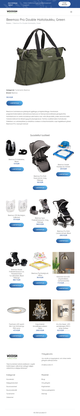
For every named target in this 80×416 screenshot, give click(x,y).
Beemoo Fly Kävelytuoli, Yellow (40, 274)
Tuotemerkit (19, 90)
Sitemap (44, 394)
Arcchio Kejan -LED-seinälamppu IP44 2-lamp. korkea (63, 326)
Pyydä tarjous (64, 3)
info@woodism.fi (47, 365)
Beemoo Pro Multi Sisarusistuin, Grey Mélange (40, 178)
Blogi (43, 379)
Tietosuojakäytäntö (48, 390)
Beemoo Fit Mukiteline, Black (16, 160)
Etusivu (8, 23)
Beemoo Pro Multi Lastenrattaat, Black (63, 232)
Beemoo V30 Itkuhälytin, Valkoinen (16, 216)
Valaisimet (9, 397)
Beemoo (27, 90)
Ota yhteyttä (45, 383)
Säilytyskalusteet (12, 383)
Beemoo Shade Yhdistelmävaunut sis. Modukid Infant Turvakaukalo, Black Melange (16, 274)
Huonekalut (10, 379)
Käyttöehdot (45, 386)
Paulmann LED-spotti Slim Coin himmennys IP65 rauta (16, 326)
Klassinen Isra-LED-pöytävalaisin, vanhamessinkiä (63, 279)
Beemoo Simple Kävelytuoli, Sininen (63, 166)
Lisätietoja (14, 103)
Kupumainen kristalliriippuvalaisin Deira (40, 326)
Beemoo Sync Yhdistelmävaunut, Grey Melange (40, 220)
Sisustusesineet (11, 386)
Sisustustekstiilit (11, 390)
